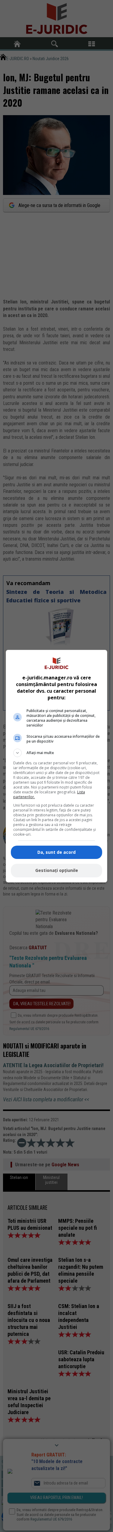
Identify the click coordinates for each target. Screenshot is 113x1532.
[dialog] (57, 766)
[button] (56, 753)
